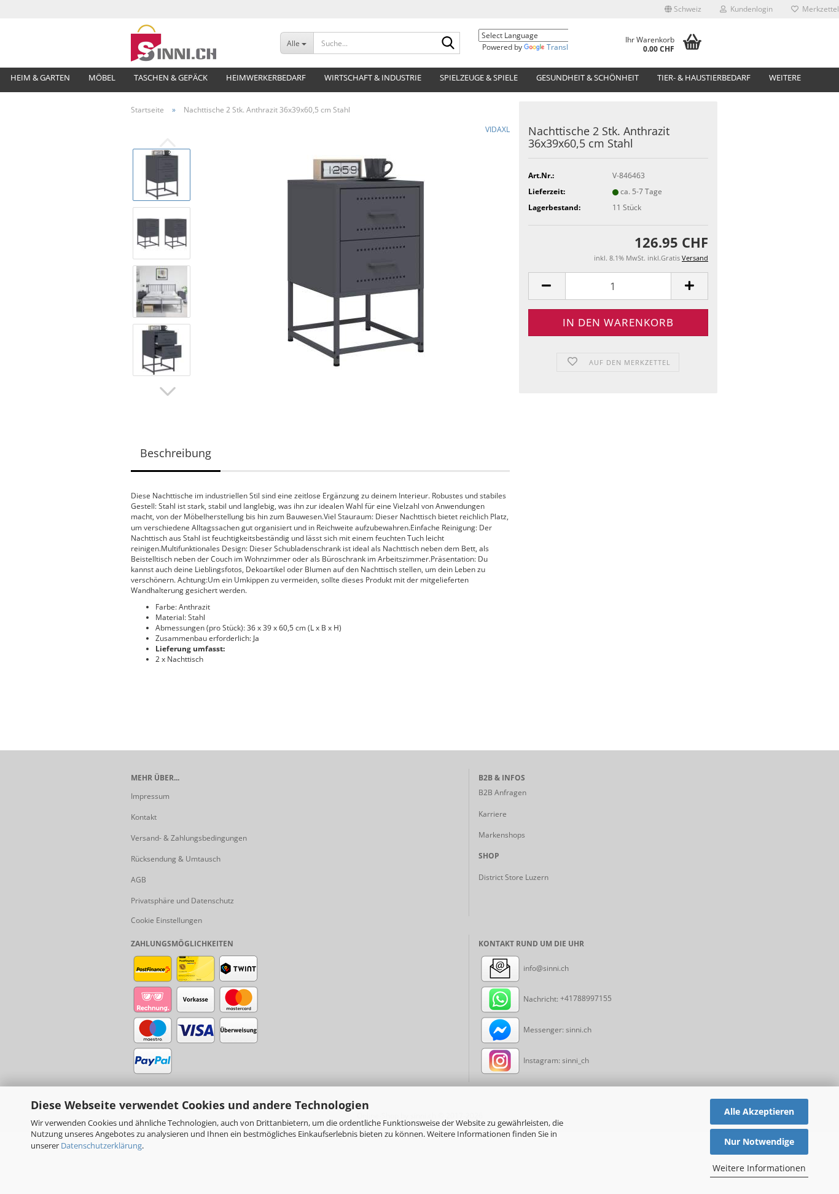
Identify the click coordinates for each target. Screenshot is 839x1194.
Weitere (785, 77)
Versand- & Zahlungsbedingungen (189, 838)
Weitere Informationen (759, 1168)
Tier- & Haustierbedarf (704, 77)
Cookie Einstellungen (166, 920)
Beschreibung (175, 453)
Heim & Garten (40, 77)
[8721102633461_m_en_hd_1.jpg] (355, 261)
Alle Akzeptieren (759, 1111)
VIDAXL (497, 129)
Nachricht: (540, 999)
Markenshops (501, 835)
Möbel (101, 77)
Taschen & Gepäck (171, 77)
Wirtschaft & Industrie (372, 77)
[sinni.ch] (196, 43)
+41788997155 (586, 999)
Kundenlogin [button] (750, 9)
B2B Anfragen (502, 792)
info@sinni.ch (545, 968)
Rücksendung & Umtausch (175, 859)
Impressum (150, 796)
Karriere (492, 814)
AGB (138, 879)
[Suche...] (448, 44)
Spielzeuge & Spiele (479, 77)
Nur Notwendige (759, 1141)
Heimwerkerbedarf (266, 77)
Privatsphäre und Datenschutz (182, 900)
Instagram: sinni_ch (555, 1060)
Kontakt (144, 817)
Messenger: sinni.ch (556, 1029)
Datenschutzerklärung (101, 1145)
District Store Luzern (513, 877)
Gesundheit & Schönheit (587, 77)
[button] (683, 9)
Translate (563, 47)
